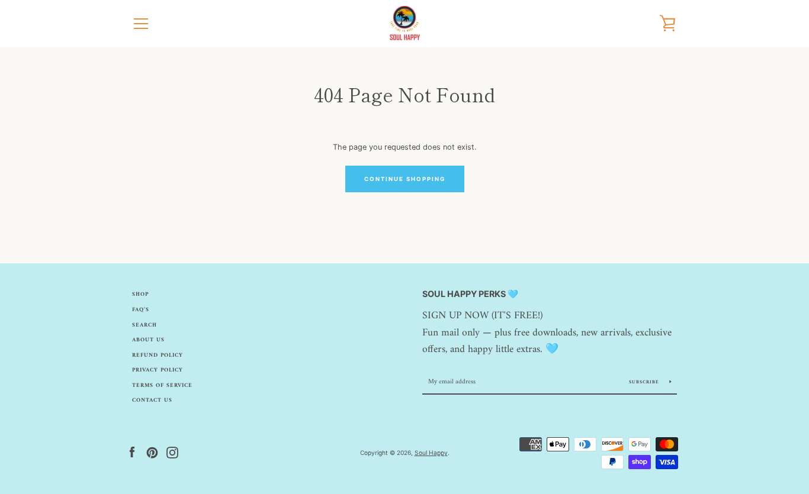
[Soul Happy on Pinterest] (152, 452)
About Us (148, 340)
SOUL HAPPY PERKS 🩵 (470, 294)
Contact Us (152, 400)
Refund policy (157, 355)
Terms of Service (162, 385)
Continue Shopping (404, 179)
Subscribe (645, 382)
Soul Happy (431, 452)
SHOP (140, 294)
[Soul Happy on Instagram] (172, 452)
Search (144, 325)
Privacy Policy (157, 370)
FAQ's (140, 310)
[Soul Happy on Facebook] (132, 452)
